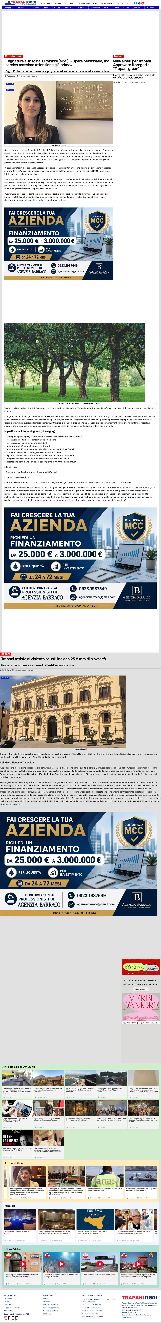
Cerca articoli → (141, 989)
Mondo (126, 8)
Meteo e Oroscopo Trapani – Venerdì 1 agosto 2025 (67, 1232)
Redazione (11, 76)
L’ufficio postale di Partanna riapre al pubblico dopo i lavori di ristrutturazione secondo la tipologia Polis (17, 1090)
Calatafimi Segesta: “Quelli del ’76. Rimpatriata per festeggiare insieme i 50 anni (143, 1120)
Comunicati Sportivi (90, 1314)
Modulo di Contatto (110, 3)
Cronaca (7, 8)
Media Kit (7, 1305)
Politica (35, 8)
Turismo (80, 8)
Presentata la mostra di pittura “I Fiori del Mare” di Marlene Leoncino (111, 1119)
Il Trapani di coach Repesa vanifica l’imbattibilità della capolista (105, 1232)
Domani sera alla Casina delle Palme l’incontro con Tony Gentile (17, 1149)
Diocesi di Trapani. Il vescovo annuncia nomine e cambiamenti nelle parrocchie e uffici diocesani (47, 1150)
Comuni (136, 8)
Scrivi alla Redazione (90, 1308)
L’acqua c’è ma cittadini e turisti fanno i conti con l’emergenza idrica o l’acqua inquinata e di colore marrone (143, 1089)
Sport (45, 8)
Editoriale (45, 3)
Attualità (21, 8)
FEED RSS (47, 1314)
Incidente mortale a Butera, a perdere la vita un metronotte (61, 1190)
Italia (117, 8)
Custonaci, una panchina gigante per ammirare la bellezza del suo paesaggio (48, 1089)
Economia (68, 8)
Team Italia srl (95, 1304)
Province (150, 8)
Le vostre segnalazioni (87, 3)
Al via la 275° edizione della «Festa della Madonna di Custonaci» (79, 1119)
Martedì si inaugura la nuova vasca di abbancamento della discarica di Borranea (80, 1089)
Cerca (125, 3)
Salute (57, 8)
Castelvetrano (13, 56)
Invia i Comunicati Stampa (92, 1311)
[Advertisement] (80, 31)
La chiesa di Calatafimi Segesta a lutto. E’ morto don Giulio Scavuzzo (29, 1232)
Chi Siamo (8, 1299)
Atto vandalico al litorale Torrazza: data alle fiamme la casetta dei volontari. (138, 1190)
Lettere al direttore (63, 3)
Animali (107, 8)
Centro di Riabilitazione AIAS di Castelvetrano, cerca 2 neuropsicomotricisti (15, 1120)
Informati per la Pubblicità (92, 1317)
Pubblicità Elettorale (12, 1308)
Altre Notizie (8, 1311)
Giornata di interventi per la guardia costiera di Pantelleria (98, 1190)
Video (45, 1299)
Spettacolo (95, 8)
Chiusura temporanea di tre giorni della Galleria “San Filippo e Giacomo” (110, 1089)
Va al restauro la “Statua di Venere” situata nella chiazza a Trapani (47, 1119)
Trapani (118, 56)
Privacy (7, 1302)
